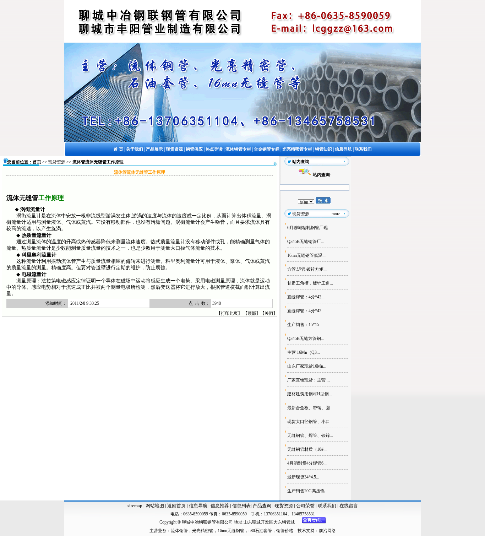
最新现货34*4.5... (303, 477)
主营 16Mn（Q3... (303, 352)
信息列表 (241, 505)
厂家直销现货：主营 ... (308, 380)
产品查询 (262, 505)
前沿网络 (327, 530)
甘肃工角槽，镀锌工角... (310, 283)
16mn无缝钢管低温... (306, 255)
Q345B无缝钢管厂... (305, 241)
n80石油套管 (260, 530)
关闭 (269, 313)
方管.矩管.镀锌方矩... (307, 269)
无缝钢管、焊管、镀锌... (310, 435)
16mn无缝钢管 (231, 530)
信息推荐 (219, 505)
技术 (302, 530)
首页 (37, 161)
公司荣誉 (306, 505)
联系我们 (327, 505)
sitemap (134, 505)
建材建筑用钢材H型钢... (309, 393)
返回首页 (176, 505)
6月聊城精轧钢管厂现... (309, 227)
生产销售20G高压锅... (307, 490)
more (336, 213)
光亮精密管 (202, 530)
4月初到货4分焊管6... (307, 463)
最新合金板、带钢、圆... (310, 407)
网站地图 (155, 505)
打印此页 (229, 313)
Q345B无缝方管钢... (305, 338)
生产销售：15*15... (304, 324)
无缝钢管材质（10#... (307, 449)
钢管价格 (284, 530)
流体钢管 (179, 530)
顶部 (251, 313)
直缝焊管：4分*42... (306, 296)
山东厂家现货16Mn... (306, 366)
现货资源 (56, 161)
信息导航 (198, 505)
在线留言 (348, 505)
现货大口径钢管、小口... (310, 421)
